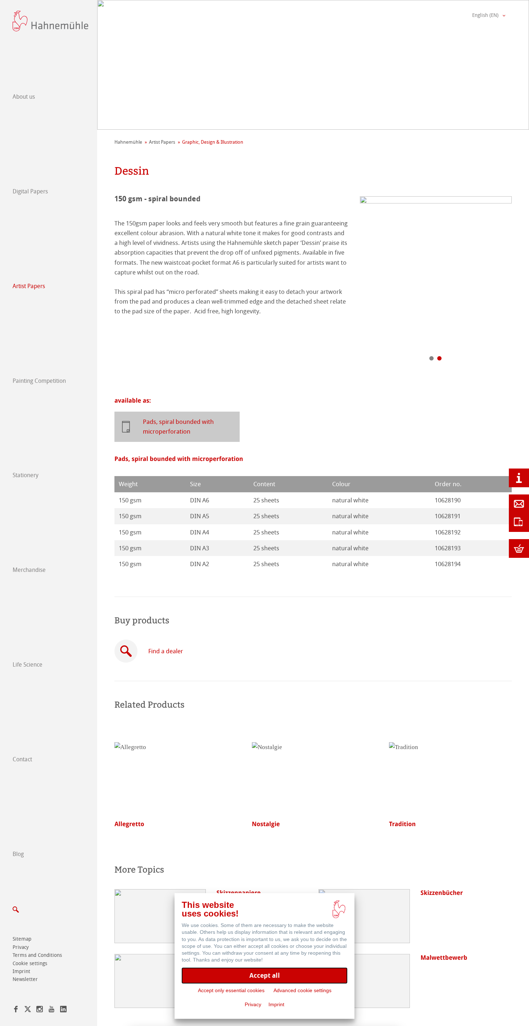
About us (24, 96)
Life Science (27, 664)
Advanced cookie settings (302, 990)
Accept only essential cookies (231, 990)
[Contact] (519, 503)
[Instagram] (39, 1010)
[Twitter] (27, 1010)
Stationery (26, 475)
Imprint (21, 971)
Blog (18, 854)
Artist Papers (29, 286)
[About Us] (519, 478)
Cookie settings (30, 963)
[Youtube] (51, 1010)
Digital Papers (30, 191)
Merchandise (29, 569)
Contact (22, 759)
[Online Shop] (519, 548)
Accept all (264, 975)
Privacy (21, 947)
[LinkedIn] (63, 1010)
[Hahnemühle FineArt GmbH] (50, 21)
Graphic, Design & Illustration (212, 142)
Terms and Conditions (37, 955)
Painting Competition (39, 380)
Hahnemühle (128, 142)
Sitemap (22, 939)
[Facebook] (16, 1010)
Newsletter (25, 979)
